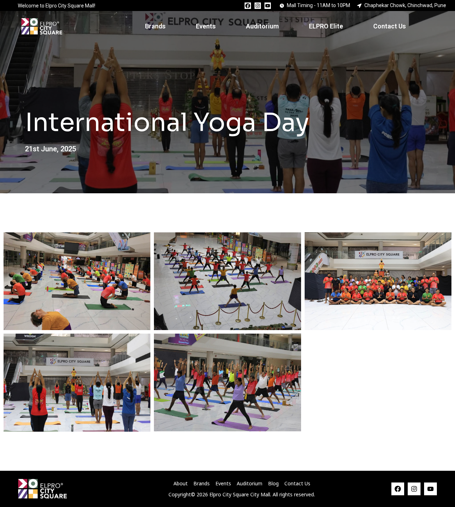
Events (206, 26)
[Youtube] (267, 5)
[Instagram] (258, 5)
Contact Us (389, 26)
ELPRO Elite (326, 26)
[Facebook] (248, 5)
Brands (155, 26)
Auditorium (262, 26)
